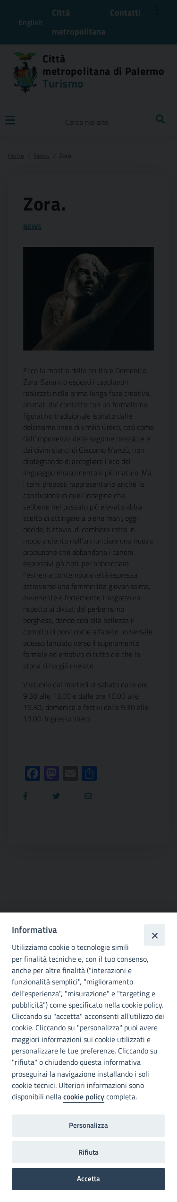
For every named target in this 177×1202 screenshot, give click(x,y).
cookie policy (83, 1096)
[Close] (154, 934)
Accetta (88, 1178)
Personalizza (88, 1125)
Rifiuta (88, 1152)
